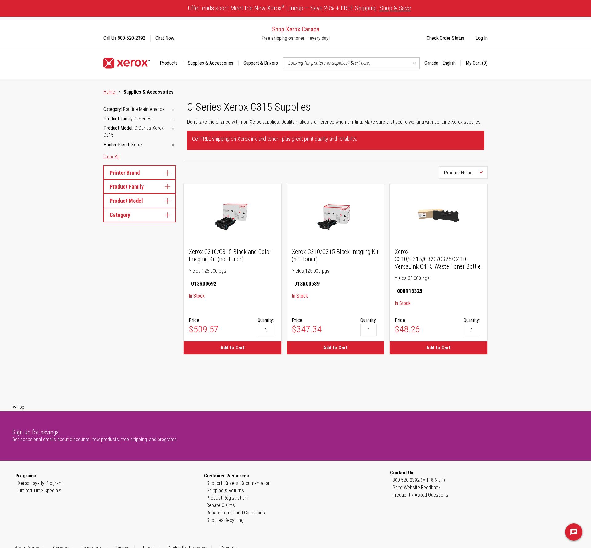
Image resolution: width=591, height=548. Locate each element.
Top (20, 407)
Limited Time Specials (39, 490)
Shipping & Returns (225, 490)
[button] (442, 63)
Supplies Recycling (225, 520)
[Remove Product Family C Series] (173, 119)
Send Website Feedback (416, 487)
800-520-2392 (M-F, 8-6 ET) (418, 480)
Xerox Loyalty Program (40, 483)
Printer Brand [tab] (125, 172)
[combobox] (351, 63)
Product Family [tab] (127, 186)
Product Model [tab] (126, 200)
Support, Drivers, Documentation (239, 483)
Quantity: (266, 320)
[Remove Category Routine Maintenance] (173, 109)
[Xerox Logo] (126, 63)
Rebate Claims (221, 505)
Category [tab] (120, 215)
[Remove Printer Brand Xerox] (173, 145)
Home (109, 92)
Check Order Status (445, 38)
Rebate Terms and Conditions (236, 513)
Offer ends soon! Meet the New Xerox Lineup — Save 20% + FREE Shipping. (299, 8)
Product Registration (227, 498)
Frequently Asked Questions (420, 495)
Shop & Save (395, 8)
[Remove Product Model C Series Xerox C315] (173, 128)
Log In (482, 38)
